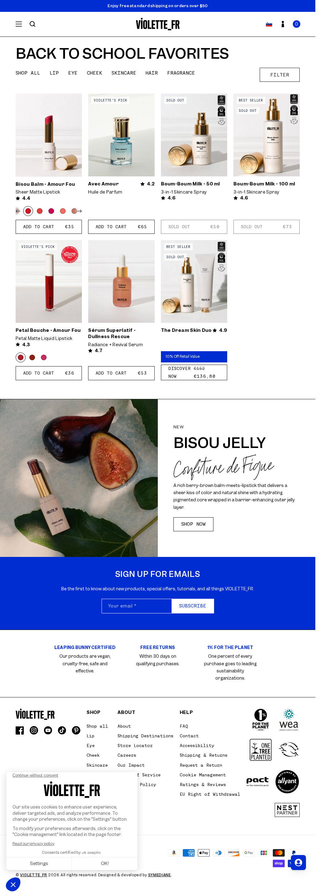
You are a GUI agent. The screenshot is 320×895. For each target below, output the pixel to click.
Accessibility (197, 745)
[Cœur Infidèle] (44, 357)
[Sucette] (51, 211)
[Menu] (19, 24)
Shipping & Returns (204, 755)
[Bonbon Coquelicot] (40, 211)
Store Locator (135, 745)
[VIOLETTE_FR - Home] (157, 24)
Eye (73, 73)
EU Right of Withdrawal (210, 794)
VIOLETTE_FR (33, 875)
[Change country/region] (269, 24)
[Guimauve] (63, 211)
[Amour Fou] (28, 211)
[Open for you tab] (298, 862)
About (124, 726)
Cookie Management (203, 775)
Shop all (28, 73)
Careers (127, 755)
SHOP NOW (193, 524)
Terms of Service (139, 775)
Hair (152, 73)
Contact (189, 736)
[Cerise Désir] (32, 357)
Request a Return (201, 765)
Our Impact (131, 765)
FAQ (184, 726)
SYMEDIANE (159, 875)
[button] (296, 24)
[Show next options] (78, 211)
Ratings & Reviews (203, 784)
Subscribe (192, 605)
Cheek (94, 73)
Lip (54, 73)
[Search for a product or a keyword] (32, 24)
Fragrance (181, 73)
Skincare (124, 73)
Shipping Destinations (145, 736)
